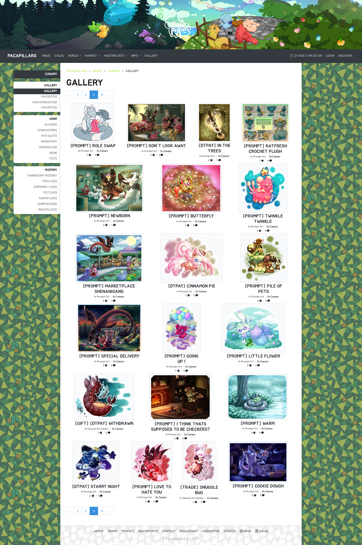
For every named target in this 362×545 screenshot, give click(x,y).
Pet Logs (50, 192)
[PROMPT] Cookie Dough (258, 486)
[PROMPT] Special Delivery (109, 356)
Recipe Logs (48, 209)
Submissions (47, 204)
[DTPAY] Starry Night (96, 487)
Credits (230, 531)
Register (345, 55)
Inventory (49, 141)
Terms (112, 531)
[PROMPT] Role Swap (93, 146)
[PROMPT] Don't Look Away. (157, 146)
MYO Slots (49, 136)
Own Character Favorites (44, 105)
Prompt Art (87, 150)
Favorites (49, 96)
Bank (53, 153)
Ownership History (42, 175)
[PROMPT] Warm (257, 423)
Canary (51, 74)
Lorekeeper (211, 531)
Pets (53, 158)
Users (97, 71)
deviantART (188, 531)
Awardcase (48, 147)
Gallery (151, 55)
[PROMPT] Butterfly (191, 216)
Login (330, 55)
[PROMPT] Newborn (109, 216)
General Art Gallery (98, 428)
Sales (59, 55)
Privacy (127, 531)
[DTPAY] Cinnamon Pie (191, 286)
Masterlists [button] (114, 55)
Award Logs (48, 198)
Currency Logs (45, 187)
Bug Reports (148, 531)
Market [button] (91, 55)
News (46, 55)
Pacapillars (22, 56)
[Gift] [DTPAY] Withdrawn (104, 423)
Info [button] (134, 55)
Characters (47, 130)
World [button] (73, 55)
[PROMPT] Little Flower (253, 356)
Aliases (50, 124)
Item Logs (49, 181)
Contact (168, 531)
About (99, 531)
